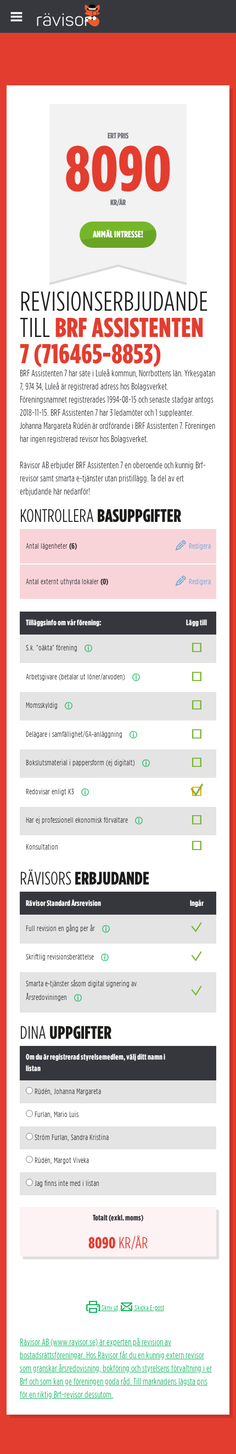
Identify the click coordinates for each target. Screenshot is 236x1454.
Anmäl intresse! (118, 234)
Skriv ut (109, 1308)
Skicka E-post (148, 1308)
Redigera (199, 546)
